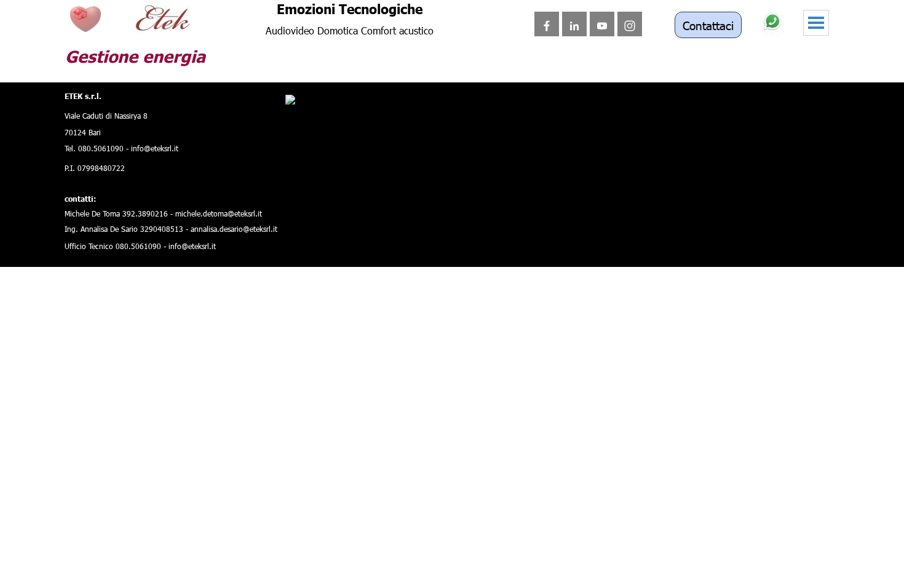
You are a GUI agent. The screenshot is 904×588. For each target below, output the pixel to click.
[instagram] (629, 24)
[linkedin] (574, 24)
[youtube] (602, 24)
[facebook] (546, 24)
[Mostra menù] (816, 23)
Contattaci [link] (708, 25)
